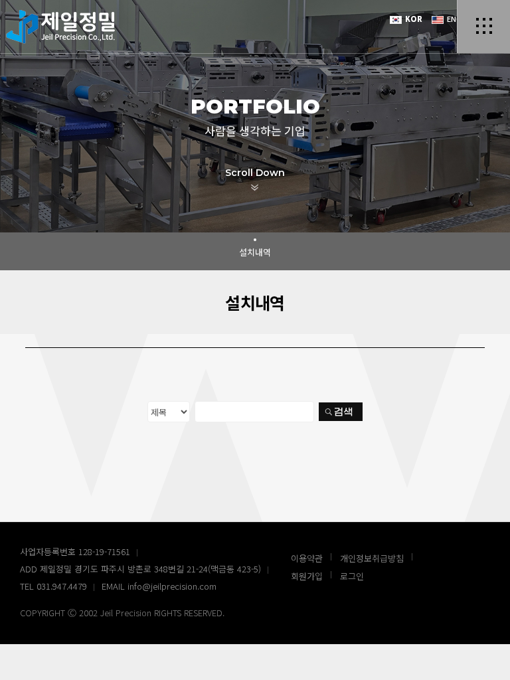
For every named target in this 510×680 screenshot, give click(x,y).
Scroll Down (255, 173)
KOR (412, 18)
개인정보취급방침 (372, 558)
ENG (453, 18)
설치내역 (255, 252)
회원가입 (307, 576)
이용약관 (307, 558)
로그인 (352, 576)
